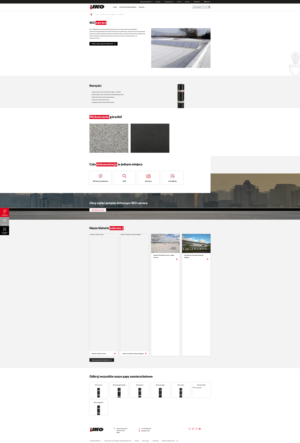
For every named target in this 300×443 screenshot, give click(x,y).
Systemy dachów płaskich (127, 7)
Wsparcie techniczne (145, 1)
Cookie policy (155, 440)
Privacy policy (145, 440)
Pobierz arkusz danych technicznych (102, 43)
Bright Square (171, 440)
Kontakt (158, 1)
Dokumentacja (168, 1)
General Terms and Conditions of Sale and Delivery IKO (117, 440)
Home (115, 7)
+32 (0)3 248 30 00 (146, 428)
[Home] (98, 7)
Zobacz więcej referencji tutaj (101, 360)
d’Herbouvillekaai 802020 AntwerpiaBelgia (122, 430)
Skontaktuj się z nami (98, 210)
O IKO (178, 1)
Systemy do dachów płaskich (108, 14)
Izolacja (141, 7)
